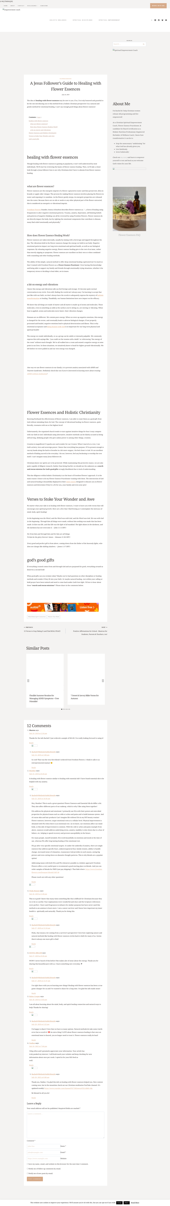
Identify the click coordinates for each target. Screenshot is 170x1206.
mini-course (71, 482)
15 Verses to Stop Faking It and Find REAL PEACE (42, 629)
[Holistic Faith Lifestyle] (14, 20)
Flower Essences (65, 79)
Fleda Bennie (34, 891)
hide (39, 117)
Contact (21, 5)
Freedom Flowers (34, 210)
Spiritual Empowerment (109, 20)
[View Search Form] (152, 20)
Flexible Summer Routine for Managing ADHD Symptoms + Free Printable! (44, 698)
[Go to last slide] (28, 680)
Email (63, 1152)
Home (5, 5)
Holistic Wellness (58, 20)
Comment (31, 1141)
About (12, 5)
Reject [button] (126, 1203)
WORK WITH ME (158, 5)
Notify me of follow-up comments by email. (45, 1169)
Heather (32, 771)
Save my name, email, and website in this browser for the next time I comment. (58, 1164)
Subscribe (44, 5)
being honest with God (56, 327)
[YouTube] (166, 20)
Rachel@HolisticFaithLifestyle (44, 752)
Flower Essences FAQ (129, 235)
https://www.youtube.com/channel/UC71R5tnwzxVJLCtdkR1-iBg (68, 1088)
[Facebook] (158, 20)
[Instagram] (155, 20)
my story (124, 157)
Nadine (32, 1043)
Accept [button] (119, 1203)
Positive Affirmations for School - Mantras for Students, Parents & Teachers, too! (90, 631)
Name (63, 1146)
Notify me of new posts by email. (41, 1173)
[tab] (61, 709)
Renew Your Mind (53, 617)
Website (63, 1158)
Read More (135, 1203)
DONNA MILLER (35, 953)
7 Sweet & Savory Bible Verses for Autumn (85, 697)
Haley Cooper (34, 996)
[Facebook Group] (162, 20)
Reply (31, 743)
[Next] (103, 680)
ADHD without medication (37, 374)
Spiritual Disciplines (83, 20)
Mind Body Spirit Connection (37, 617)
